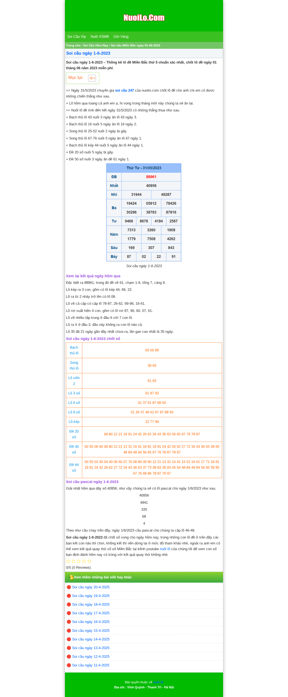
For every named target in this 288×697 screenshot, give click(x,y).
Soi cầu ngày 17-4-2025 (90, 613)
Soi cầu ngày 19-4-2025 (90, 596)
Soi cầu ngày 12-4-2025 (90, 657)
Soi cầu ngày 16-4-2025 (90, 622)
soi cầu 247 (124, 90)
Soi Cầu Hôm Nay (95, 45)
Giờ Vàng (120, 37)
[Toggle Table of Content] (90, 78)
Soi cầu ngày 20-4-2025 (90, 587)
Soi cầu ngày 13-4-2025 (90, 648)
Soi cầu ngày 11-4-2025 (90, 665)
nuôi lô (165, 549)
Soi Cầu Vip (76, 37)
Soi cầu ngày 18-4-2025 (90, 604)
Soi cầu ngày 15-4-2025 (90, 631)
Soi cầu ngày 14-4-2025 (90, 639)
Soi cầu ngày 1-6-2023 (88, 53)
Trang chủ (73, 45)
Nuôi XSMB (100, 37)
